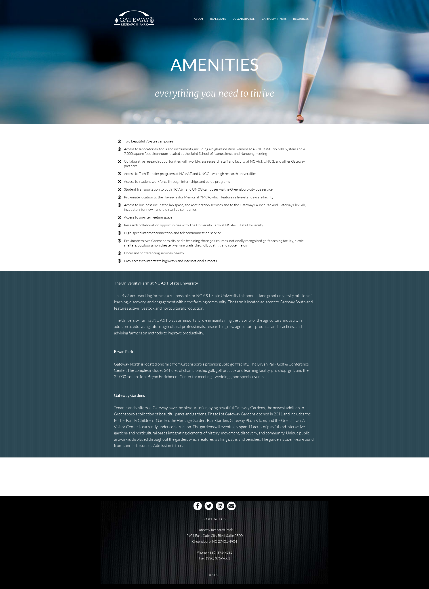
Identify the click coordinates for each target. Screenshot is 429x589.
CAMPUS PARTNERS (274, 18)
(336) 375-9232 (220, 552)
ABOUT (198, 18)
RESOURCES (301, 18)
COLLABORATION (244, 18)
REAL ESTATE (218, 18)
